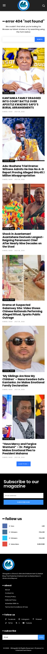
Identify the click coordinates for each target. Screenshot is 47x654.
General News (8, 93)
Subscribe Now (23, 502)
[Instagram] (19, 619)
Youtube (29, 623)
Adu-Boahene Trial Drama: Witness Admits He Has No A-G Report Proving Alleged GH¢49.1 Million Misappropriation (23, 170)
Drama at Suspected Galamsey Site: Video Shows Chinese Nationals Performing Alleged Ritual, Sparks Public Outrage (22, 311)
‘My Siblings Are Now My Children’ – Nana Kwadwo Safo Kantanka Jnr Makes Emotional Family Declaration (23, 380)
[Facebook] (5, 619)
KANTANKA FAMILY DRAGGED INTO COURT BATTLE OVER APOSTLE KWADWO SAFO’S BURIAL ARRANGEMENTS (21, 103)
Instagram (25, 619)
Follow (42, 532)
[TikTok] (5, 622)
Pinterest (39, 619)
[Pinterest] (33, 619)
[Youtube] (23, 622)
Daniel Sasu (7, 112)
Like (43, 526)
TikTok (10, 623)
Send (41, 637)
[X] (16, 622)
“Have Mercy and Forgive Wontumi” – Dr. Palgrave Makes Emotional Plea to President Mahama (19, 448)
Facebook (11, 619)
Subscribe (41, 544)
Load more (22, 464)
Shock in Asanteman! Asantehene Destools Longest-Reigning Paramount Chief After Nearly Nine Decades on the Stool (23, 240)
